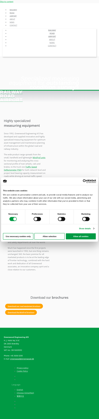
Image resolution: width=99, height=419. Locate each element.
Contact (13, 25)
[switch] (37, 219)
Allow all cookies (80, 236)
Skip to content (6, 1)
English (20, 389)
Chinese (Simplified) (25, 393)
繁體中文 (20, 396)
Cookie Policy (22, 371)
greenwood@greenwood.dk (22, 359)
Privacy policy (22, 368)
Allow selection (49, 236)
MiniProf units (39, 157)
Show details (85, 228)
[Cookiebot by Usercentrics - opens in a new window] (84, 181)
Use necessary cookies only (18, 236)
